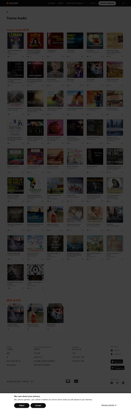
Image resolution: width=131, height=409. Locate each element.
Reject (21, 405)
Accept (38, 405)
